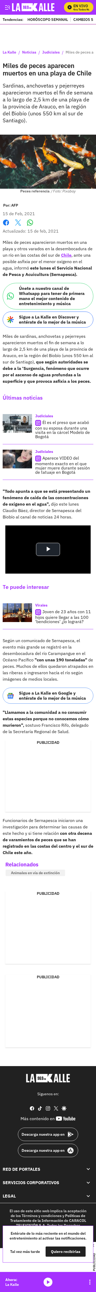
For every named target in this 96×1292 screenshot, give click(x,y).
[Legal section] (88, 1196)
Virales (41, 605)
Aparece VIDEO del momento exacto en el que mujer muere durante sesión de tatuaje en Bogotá (62, 465)
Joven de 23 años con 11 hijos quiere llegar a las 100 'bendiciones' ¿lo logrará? (63, 616)
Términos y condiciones (42, 1215)
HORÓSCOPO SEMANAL (47, 19)
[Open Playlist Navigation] (90, 1282)
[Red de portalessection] (88, 1169)
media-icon (48, 1282)
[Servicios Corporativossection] (88, 1182)
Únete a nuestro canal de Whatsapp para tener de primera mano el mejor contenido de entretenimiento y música (52, 296)
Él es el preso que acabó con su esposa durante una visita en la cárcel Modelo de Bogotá (62, 429)
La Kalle (9, 52)
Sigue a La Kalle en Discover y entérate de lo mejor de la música (52, 319)
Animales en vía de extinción (35, 872)
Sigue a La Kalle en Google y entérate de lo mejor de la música (52, 695)
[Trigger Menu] (7, 7)
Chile (66, 255)
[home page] (48, 1078)
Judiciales (51, 52)
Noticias (29, 52)
